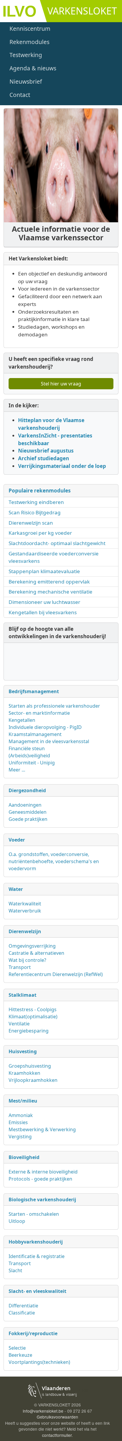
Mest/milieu (23, 1101)
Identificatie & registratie (37, 1256)
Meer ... (17, 769)
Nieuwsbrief (25, 81)
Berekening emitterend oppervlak (49, 581)
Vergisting (20, 1136)
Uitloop (17, 1221)
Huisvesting (23, 1051)
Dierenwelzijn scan (31, 522)
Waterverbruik (25, 910)
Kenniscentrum (29, 29)
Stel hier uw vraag (61, 383)
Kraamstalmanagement (35, 734)
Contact (19, 95)
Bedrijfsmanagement (34, 691)
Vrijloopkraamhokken (33, 1080)
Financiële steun (27, 748)
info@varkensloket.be (43, 1411)
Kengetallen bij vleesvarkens (43, 612)
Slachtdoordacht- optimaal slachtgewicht (57, 543)
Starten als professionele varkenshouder (54, 706)
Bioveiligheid (24, 1157)
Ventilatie (19, 1023)
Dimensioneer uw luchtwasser (44, 602)
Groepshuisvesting (30, 1066)
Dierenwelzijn (25, 931)
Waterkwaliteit (25, 903)
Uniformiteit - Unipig (32, 762)
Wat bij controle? (27, 960)
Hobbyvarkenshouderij (36, 1242)
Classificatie (22, 1312)
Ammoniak (21, 1115)
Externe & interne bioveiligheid (43, 1171)
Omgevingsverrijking (32, 946)
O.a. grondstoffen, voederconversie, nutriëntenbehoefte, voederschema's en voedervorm (54, 861)
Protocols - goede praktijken (40, 1179)
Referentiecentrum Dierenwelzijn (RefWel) (56, 974)
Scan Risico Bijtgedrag (35, 512)
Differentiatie (23, 1305)
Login (84, 1390)
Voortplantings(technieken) (39, 1362)
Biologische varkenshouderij (42, 1199)
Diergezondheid (27, 790)
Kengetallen (22, 720)
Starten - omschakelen (34, 1214)
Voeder (17, 840)
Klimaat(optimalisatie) (33, 1016)
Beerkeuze (20, 1355)
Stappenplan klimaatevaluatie (44, 571)
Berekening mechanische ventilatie (50, 591)
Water (16, 889)
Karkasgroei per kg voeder (40, 532)
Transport (20, 967)
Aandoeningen (25, 805)
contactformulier (57, 1435)
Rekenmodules (29, 42)
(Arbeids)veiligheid (29, 755)
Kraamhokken (24, 1073)
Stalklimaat (22, 995)
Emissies (18, 1122)
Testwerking (25, 55)
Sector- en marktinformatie (39, 713)
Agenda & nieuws (32, 68)
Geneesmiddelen (27, 812)
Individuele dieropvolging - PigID (45, 727)
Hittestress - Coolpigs (33, 1009)
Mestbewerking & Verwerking (42, 1129)
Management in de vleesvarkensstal (49, 741)
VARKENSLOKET (82, 10)
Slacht (15, 1270)
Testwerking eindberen (36, 502)
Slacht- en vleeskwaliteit (37, 1291)
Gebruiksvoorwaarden (57, 1417)
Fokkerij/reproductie (33, 1333)
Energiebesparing (29, 1030)
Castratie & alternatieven (36, 953)
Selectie (17, 1348)
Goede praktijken (28, 819)
